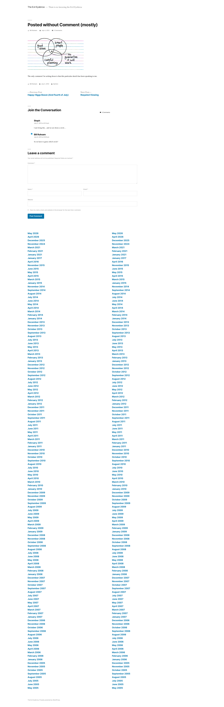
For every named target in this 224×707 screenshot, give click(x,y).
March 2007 (34, 609)
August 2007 (35, 592)
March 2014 (34, 311)
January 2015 (35, 283)
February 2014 (35, 315)
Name (30, 189)
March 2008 (34, 567)
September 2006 (37, 631)
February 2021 (35, 251)
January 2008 (35, 574)
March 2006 (34, 652)
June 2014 (33, 300)
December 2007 (36, 577)
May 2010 (33, 474)
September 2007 (37, 588)
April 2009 (33, 521)
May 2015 (33, 272)
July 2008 (33, 553)
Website (30, 199)
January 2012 (35, 403)
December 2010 (36, 450)
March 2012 (34, 396)
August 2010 (34, 464)
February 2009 (35, 528)
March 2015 (34, 279)
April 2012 (33, 393)
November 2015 (36, 265)
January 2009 (35, 531)
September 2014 (37, 290)
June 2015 (33, 268)
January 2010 (35, 489)
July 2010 (33, 467)
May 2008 (33, 560)
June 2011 (33, 428)
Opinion (55, 84)
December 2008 (36, 535)
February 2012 (35, 400)
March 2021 (34, 247)
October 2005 (35, 670)
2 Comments (58, 30)
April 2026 (33, 236)
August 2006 (35, 634)
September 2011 (36, 418)
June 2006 (33, 641)
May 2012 (33, 389)
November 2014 (36, 286)
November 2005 (36, 666)
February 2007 (35, 613)
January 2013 (35, 361)
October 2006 (35, 627)
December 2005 (36, 663)
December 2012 (36, 364)
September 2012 (36, 375)
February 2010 (35, 485)
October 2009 (35, 499)
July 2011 (33, 425)
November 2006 (36, 624)
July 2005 (33, 680)
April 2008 (33, 563)
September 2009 (37, 503)
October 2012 (35, 371)
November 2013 (36, 325)
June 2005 (33, 684)
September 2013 (36, 332)
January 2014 (35, 318)
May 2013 (33, 347)
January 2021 (35, 254)
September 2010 (37, 460)
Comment (31, 163)
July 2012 (33, 382)
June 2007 (33, 599)
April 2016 (33, 261)
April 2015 (33, 276)
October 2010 (35, 457)
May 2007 (33, 602)
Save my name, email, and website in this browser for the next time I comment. (55, 210)
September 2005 (37, 673)
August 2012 (34, 379)
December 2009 (36, 492)
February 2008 (35, 570)
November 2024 (36, 244)
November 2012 (36, 368)
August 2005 (35, 677)
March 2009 (34, 524)
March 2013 (34, 354)
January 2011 (35, 446)
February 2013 (35, 357)
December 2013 (36, 322)
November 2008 (36, 538)
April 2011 (33, 435)
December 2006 (36, 620)
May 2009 (33, 517)
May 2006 (33, 645)
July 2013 (33, 339)
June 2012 (33, 386)
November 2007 (36, 581)
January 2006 (35, 659)
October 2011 (35, 414)
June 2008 (33, 556)
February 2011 (35, 442)
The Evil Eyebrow (36, 7)
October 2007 (35, 585)
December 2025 (36, 240)
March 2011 (34, 439)
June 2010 (33, 471)
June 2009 (33, 514)
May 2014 (33, 304)
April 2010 (33, 478)
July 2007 (33, 595)
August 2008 (35, 549)
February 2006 (35, 656)
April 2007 (33, 606)
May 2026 (33, 233)
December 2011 (36, 407)
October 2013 (35, 329)
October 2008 (35, 542)
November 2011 (36, 411)
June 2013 (33, 343)
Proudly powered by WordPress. (49, 700)
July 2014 (33, 297)
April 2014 (33, 308)
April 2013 (33, 350)
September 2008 (37, 545)
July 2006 (33, 638)
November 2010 (36, 453)
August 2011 (34, 421)
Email (85, 189)
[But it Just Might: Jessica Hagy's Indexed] (56, 70)
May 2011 (33, 432)
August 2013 (34, 336)
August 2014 (34, 293)
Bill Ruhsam (33, 30)
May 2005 (33, 688)
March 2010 (34, 482)
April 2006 (33, 648)
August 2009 (35, 506)
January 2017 (35, 258)
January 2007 (35, 617)
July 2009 (33, 510)
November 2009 (36, 496)
